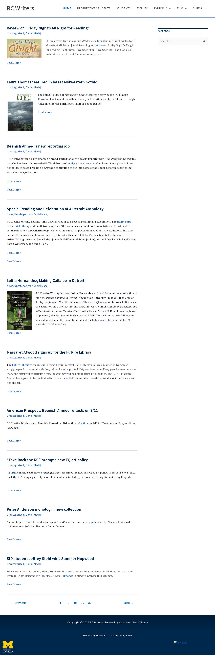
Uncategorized (15, 33)
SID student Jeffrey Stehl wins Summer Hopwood (50, 559)
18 (75, 603)
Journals (161, 8)
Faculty (141, 8)
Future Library (21, 365)
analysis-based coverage (82, 163)
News (10, 214)
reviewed (101, 45)
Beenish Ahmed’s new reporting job (38, 146)
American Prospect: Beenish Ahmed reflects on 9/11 (52, 410)
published (97, 522)
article (14, 472)
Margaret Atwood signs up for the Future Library (49, 352)
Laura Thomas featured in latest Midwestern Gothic (52, 82)
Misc (180, 8)
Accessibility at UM (121, 635)
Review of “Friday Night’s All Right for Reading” (48, 28)
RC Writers (20, 8)
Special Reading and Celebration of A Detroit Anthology (55, 209)
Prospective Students (93, 8)
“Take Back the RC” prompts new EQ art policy (47, 460)
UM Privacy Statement (94, 635)
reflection (82, 423)
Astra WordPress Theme (133, 622)
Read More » (14, 63)
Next (128, 603)
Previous (18, 603)
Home (67, 8)
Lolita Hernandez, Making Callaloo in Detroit (45, 281)
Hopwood (66, 576)
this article (61, 378)
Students (123, 8)
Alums (197, 8)
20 (90, 603)
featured (109, 320)
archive (66, 54)
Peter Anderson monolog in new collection (44, 509)
